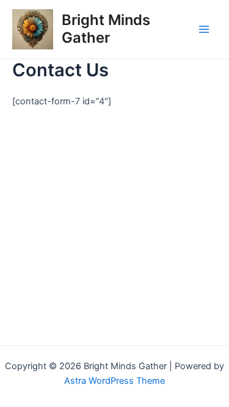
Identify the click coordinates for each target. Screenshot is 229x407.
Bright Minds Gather (106, 28)
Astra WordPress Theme (114, 380)
